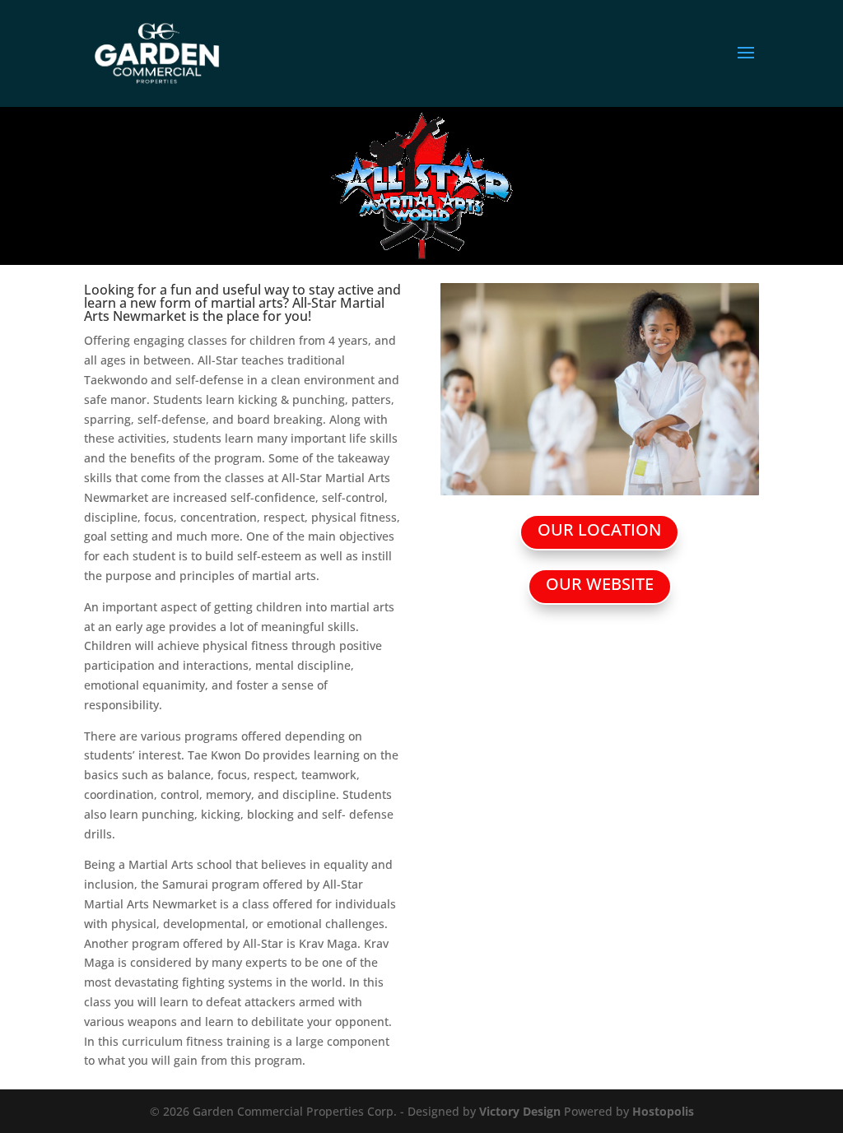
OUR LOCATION (599, 529)
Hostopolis (663, 1111)
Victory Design (520, 1111)
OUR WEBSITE (600, 584)
